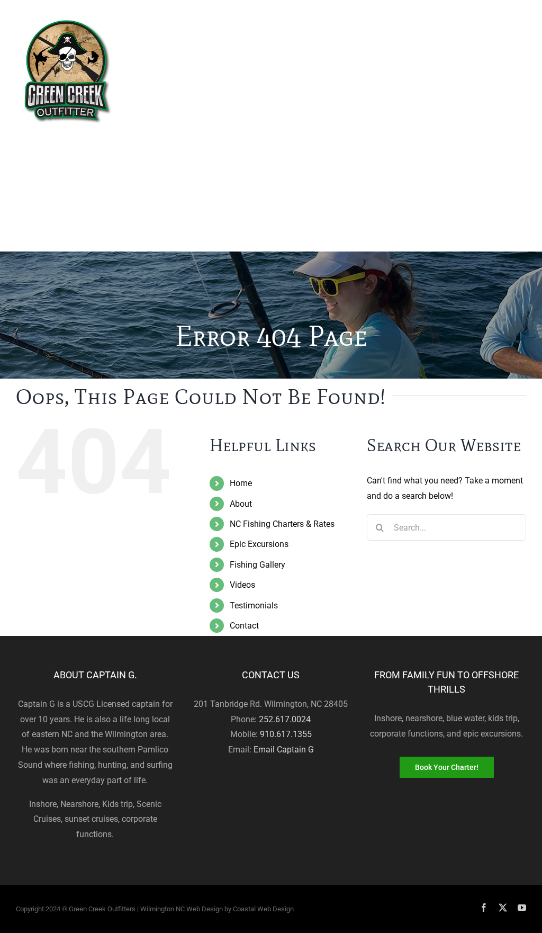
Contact (244, 626)
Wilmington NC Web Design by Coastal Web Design (217, 909)
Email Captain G (284, 749)
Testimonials (254, 605)
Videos (242, 585)
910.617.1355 (286, 734)
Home (241, 483)
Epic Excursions (259, 544)
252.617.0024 (285, 719)
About (241, 504)
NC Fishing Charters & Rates (282, 524)
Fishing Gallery (257, 565)
